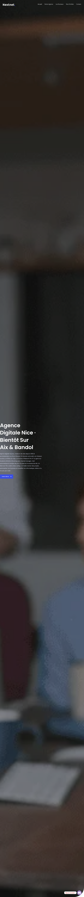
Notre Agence (49, 4)
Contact (78, 4)
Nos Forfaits (70, 4)
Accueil (40, 4)
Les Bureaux (59, 4)
